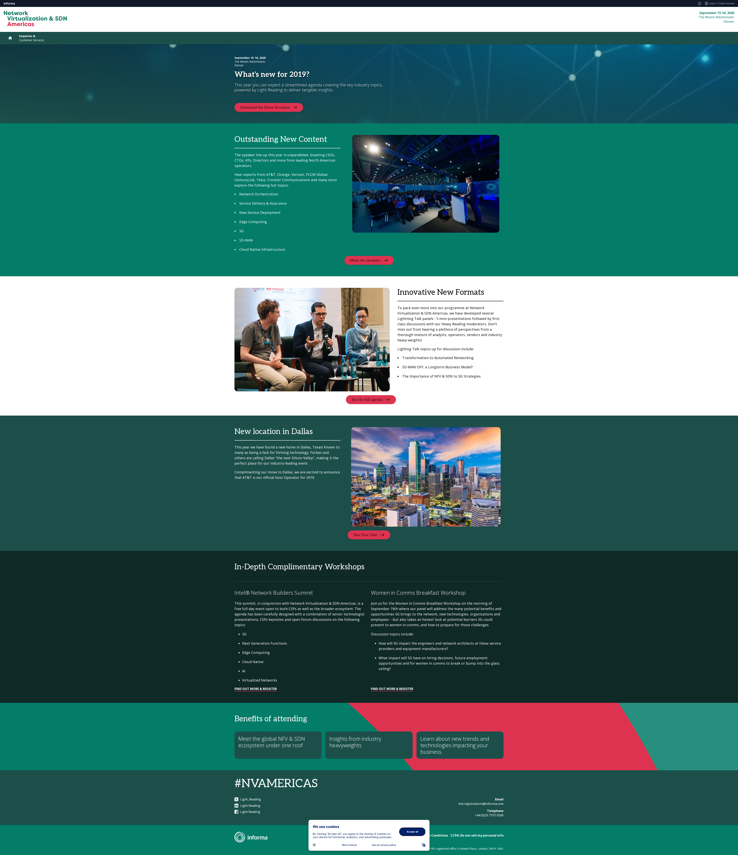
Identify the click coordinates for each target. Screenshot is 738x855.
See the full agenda (367, 400)
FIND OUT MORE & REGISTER (392, 689)
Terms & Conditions (432, 835)
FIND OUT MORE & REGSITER (255, 689)
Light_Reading (250, 799)
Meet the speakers (365, 260)
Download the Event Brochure (265, 107)
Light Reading (250, 806)
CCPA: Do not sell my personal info (477, 835)
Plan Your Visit (365, 535)
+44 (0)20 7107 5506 (489, 815)
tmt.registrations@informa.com (481, 804)
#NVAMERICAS (276, 784)
